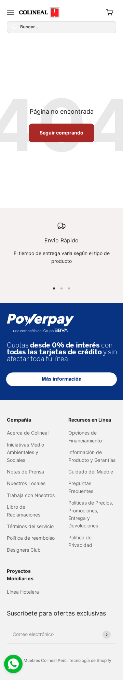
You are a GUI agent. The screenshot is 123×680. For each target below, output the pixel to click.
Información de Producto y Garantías (91, 456)
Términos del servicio (30, 526)
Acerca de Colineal (28, 433)
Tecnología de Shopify (90, 660)
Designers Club (24, 550)
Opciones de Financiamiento (85, 436)
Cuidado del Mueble (90, 471)
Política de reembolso (31, 538)
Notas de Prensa (25, 471)
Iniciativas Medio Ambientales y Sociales (25, 452)
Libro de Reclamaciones (23, 510)
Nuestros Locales (26, 483)
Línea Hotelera (23, 592)
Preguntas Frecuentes (80, 487)
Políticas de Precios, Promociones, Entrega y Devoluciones (90, 514)
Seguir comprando (61, 133)
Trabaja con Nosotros (31, 495)
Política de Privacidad (80, 541)
